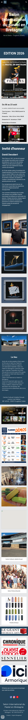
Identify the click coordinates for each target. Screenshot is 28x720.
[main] (14, 22)
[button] (2, 2)
